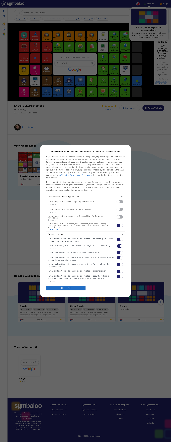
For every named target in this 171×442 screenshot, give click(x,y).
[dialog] (85, 221)
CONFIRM (65, 288)
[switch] (120, 201)
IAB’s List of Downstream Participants (75, 175)
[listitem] (85, 196)
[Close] (125, 150)
